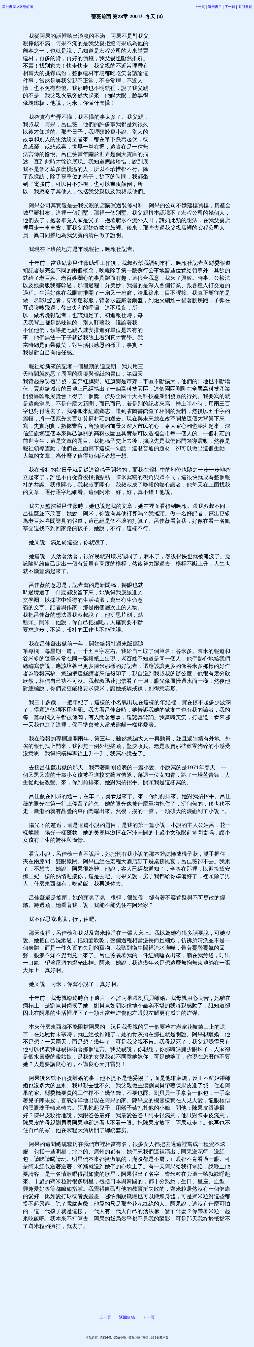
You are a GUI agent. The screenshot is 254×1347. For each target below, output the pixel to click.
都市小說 (134, 1337)
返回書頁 (245, 7)
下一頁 (230, 7)
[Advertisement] (190, 106)
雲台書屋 (9, 7)
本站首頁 (92, 1337)
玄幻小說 (106, 1337)
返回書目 (215, 7)
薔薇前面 (26, 7)
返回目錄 (127, 1317)
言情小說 (148, 1337)
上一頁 (199, 7)
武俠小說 (120, 1337)
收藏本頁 (162, 1337)
